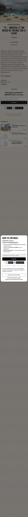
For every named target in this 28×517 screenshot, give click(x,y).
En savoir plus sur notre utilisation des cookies (14, 279)
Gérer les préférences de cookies (14, 277)
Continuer (14, 259)
